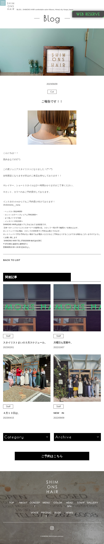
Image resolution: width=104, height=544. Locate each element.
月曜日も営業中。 (63, 342)
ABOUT (23, 502)
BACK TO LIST (11, 260)
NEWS (69, 512)
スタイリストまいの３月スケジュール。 (25, 342)
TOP (11, 502)
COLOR (57, 502)
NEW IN (58, 413)
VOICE (34, 512)
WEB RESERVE (88, 14)
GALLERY (92, 502)
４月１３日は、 (11, 413)
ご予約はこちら (52, 456)
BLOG (57, 512)
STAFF (81, 502)
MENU (46, 502)
